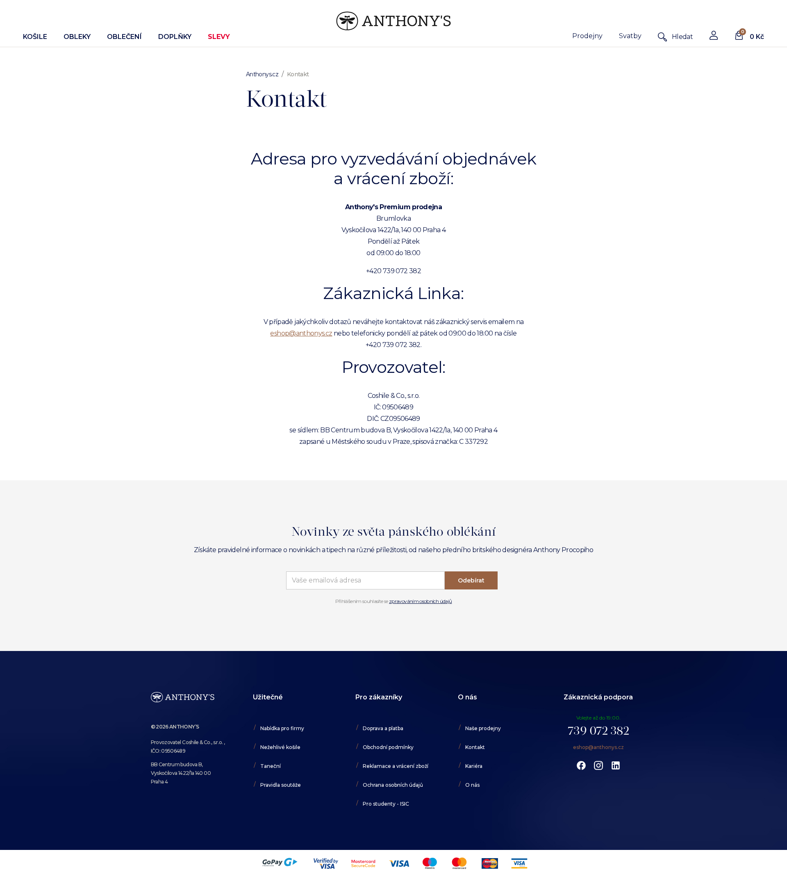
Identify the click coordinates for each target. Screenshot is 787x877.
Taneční (270, 766)
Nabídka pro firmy (282, 728)
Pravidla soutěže (280, 785)
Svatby (630, 36)
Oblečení (124, 37)
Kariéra (473, 766)
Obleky (77, 37)
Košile (35, 37)
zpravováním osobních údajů (420, 601)
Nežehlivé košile (280, 747)
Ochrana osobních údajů (393, 785)
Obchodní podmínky (388, 747)
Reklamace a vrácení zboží (395, 766)
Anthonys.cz (262, 74)
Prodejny (587, 36)
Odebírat (471, 580)
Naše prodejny (483, 728)
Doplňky (174, 37)
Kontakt (475, 747)
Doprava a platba (383, 728)
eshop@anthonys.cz (301, 333)
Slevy (219, 37)
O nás (472, 785)
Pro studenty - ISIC (386, 804)
